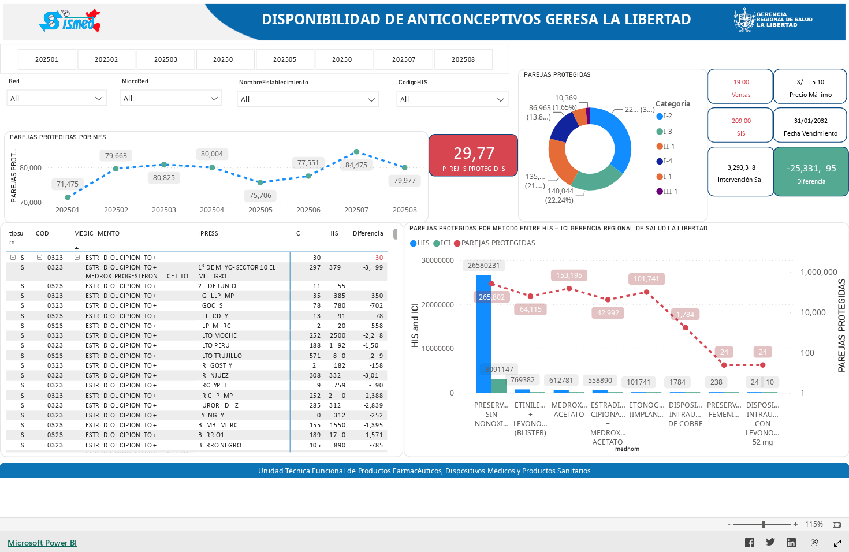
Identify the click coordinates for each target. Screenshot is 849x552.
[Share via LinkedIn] (791, 544)
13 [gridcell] (318, 315)
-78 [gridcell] (378, 315)
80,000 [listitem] (31, 168)
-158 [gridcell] (376, 365)
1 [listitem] (802, 392)
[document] (477, 20)
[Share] (814, 544)
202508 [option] (405, 210)
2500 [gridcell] (338, 335)
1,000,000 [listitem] (818, 271)
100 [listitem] (807, 351)
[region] (424, 239)
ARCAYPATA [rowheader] (214, 385)
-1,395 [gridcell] (373, 424)
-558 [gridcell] (376, 325)
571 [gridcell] (316, 355)
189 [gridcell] (316, 435)
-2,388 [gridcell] (373, 395)
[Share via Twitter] (770, 544)
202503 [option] (164, 210)
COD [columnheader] (42, 233)
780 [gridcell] (340, 305)
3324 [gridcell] (337, 375)
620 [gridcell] (339, 325)
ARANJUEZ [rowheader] (213, 375)
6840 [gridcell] (337, 355)
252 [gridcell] (316, 335)
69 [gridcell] (317, 385)
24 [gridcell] (317, 365)
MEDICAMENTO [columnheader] (97, 233)
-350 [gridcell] (376, 295)
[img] (70, 19)
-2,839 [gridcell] (373, 405)
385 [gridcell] (340, 295)
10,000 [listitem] (813, 312)
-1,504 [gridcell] (373, 345)
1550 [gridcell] (338, 424)
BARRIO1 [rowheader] (211, 435)
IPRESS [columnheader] (208, 233)
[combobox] (56, 97)
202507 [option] (356, 210)
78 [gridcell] (318, 305)
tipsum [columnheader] (16, 237)
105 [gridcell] (316, 445)
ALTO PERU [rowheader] (214, 345)
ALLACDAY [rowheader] (213, 315)
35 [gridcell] (318, 295)
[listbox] (255, 60)
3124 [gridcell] (337, 405)
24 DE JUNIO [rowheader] (217, 285)
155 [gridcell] (316, 424)
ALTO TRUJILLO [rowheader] (220, 355)
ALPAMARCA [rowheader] (216, 325)
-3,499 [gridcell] (373, 267)
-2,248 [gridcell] (373, 335)
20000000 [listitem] (438, 304)
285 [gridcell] (316, 405)
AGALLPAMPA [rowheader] (218, 295)
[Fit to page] (834, 524)
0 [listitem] (452, 392)
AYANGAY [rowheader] (211, 415)
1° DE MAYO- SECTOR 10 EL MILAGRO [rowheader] (236, 271)
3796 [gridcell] (337, 267)
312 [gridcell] (340, 415)
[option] (47, 59)
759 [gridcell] (340, 385)
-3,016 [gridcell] (373, 375)
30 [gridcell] (318, 257)
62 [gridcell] (317, 325)
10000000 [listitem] (438, 348)
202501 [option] (67, 210)
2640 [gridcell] (337, 395)
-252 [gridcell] (376, 415)
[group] (476, 20)
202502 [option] (116, 210)
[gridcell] (337, 257)
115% (814, 524)
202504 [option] (212, 210)
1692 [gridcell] (337, 345)
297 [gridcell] (316, 267)
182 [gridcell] (340, 365)
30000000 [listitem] (438, 260)
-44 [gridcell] (378, 285)
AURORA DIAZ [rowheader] (218, 405)
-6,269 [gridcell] (373, 355)
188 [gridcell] (316, 345)
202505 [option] (260, 210)
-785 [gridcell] (376, 445)
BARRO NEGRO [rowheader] (219, 445)
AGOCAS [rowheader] (210, 305)
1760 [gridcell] (337, 435)
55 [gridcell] (342, 285)
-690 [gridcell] (376, 385)
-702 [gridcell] (376, 305)
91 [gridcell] (342, 315)
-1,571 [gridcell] (373, 435)
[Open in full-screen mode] (837, 543)
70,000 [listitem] (31, 202)
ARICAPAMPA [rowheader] (217, 395)
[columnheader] (308, 240)
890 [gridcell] (340, 445)
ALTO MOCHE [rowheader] (217, 335)
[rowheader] (243, 257)
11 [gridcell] (318, 285)
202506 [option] (308, 210)
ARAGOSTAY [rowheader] (215, 365)
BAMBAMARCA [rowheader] (220, 424)
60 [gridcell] (317, 415)
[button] (13, 257)
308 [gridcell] (316, 375)
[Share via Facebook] (749, 544)
